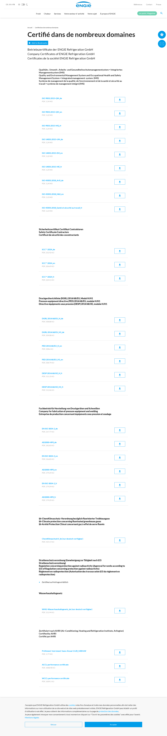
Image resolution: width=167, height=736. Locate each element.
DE (7, 4)
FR (14, 4)
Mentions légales (32, 717)
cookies (72, 705)
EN (10, 4)
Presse (158, 4)
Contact (149, 4)
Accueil (30, 27)
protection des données (109, 711)
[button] (38, 15)
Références (138, 4)
